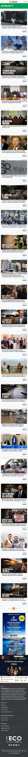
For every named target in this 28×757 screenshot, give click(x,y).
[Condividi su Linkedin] (23, 31)
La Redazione (4, 707)
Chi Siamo (3, 705)
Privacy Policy (4, 717)
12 (16, 608)
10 (11, 608)
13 (19, 608)
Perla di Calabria (5, 726)
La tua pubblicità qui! (6, 711)
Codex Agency (4, 730)
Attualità (5, 10)
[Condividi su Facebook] (25, 31)
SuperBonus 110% (5, 728)
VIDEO (25, 1)
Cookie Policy (4, 720)
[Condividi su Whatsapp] (26, 31)
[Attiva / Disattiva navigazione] (1, 2)
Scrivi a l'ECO (4, 709)
